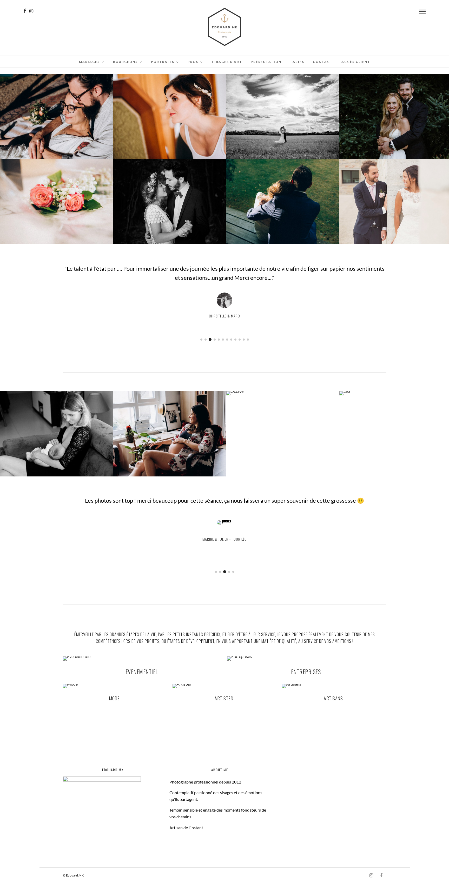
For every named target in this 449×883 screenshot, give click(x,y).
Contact (323, 62)
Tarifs (297, 62)
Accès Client (355, 62)
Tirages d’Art (227, 62)
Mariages (89, 62)
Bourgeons (125, 62)
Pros (193, 62)
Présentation (266, 62)
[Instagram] (31, 11)
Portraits (162, 62)
